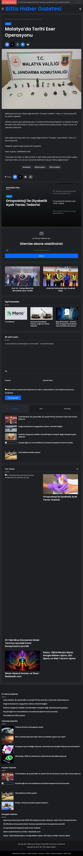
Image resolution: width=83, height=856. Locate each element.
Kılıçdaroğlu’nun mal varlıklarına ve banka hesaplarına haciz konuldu (45, 443)
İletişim (23, 853)
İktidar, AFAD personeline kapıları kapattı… (32, 803)
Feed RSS (45, 844)
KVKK (47, 853)
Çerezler (42, 853)
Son (41, 409)
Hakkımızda (16, 853)
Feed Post (61, 844)
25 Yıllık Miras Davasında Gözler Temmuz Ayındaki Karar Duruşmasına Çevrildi (22, 643)
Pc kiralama (9, 322)
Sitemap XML (22, 844)
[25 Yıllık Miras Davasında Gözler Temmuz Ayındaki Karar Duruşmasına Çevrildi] (22, 555)
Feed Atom (53, 844)
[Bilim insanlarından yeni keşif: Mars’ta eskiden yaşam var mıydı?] (8, 740)
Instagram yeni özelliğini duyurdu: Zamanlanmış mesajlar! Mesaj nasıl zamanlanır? (47, 746)
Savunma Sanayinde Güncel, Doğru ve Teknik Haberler (39, 324)
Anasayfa (9, 19)
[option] (41, 205)
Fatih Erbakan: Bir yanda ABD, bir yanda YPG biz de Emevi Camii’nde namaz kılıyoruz (48, 774)
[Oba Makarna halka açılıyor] (11, 455)
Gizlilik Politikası (32, 853)
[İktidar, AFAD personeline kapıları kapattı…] (8, 806)
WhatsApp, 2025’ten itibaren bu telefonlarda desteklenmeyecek (40, 756)
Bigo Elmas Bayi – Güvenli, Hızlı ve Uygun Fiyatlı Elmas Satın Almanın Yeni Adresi (66, 324)
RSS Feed (31, 844)
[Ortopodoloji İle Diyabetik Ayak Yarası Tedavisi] (60, 484)
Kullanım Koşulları (56, 853)
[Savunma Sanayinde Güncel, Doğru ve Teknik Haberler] (41, 313)
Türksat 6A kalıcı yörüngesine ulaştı (29, 727)
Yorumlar (67, 409)
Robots (38, 844)
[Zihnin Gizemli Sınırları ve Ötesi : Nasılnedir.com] (22, 661)
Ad (6, 371)
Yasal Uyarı (67, 853)
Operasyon (40, 167)
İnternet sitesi (48, 380)
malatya (27, 167)
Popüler (15, 409)
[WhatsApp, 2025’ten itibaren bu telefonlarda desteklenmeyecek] (8, 759)
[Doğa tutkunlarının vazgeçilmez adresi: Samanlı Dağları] (11, 428)
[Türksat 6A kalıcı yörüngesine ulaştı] (8, 730)
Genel (16, 19)
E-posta (8, 380)
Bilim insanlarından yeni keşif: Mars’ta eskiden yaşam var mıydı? (40, 737)
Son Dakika (55, 167)
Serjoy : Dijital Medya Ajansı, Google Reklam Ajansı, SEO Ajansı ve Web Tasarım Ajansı (59, 655)
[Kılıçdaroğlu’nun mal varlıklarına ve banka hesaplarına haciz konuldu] (11, 446)
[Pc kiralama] (16, 313)
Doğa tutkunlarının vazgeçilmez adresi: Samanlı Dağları (40, 426)
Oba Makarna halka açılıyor (29, 452)
